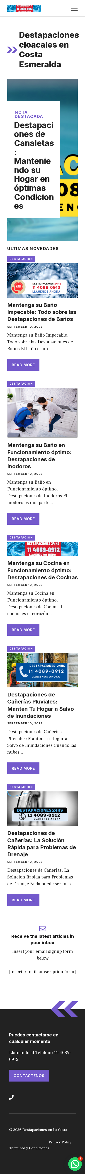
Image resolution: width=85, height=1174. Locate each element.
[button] (75, 1164)
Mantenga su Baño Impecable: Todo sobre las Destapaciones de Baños (41, 312)
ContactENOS (29, 1075)
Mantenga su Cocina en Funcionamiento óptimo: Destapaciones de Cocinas (42, 570)
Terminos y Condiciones (29, 1148)
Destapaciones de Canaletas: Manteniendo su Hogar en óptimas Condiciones (34, 165)
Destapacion (21, 259)
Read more (23, 365)
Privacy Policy (60, 1142)
